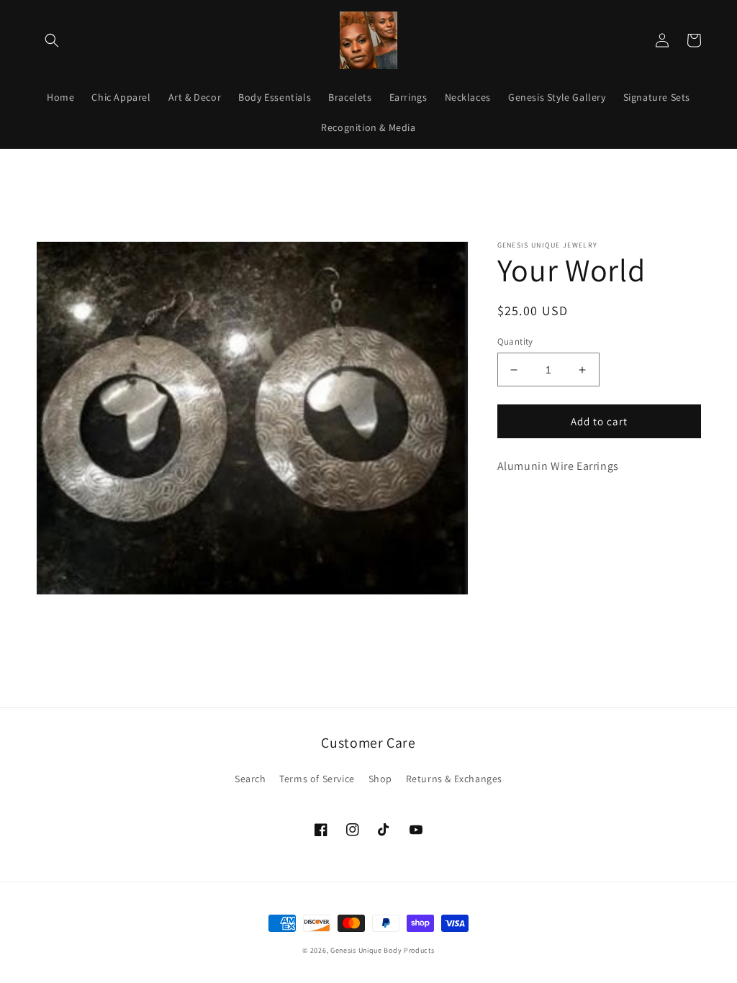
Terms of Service (317, 778)
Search (250, 778)
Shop (380, 778)
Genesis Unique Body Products (382, 950)
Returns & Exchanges (454, 778)
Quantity (515, 341)
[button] (52, 40)
